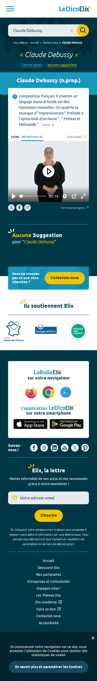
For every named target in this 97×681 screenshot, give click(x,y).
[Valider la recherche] (83, 30)
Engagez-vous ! (49, 588)
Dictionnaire (50, 42)
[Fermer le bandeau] (93, 638)
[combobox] (48, 30)
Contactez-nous (65, 278)
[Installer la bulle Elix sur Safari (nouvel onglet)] (65, 392)
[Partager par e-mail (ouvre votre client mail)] (27, 209)
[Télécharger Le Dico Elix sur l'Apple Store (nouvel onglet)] (30, 424)
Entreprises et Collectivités (48, 581)
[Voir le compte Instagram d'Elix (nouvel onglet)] (44, 447)
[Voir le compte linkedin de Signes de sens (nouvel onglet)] (54, 447)
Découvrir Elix (49, 567)
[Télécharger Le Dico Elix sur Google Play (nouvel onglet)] (67, 424)
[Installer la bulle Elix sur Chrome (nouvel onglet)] (49, 392)
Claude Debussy (72, 43)
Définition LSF (32, 137)
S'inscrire (48, 515)
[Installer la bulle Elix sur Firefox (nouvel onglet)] (32, 392)
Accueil (34, 42)
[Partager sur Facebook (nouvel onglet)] (19, 209)
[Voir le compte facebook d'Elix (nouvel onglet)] (34, 447)
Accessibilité (48, 623)
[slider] (33, 196)
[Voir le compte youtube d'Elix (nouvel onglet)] (64, 447)
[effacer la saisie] (72, 31)
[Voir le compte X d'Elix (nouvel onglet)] (75, 447)
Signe (15, 137)
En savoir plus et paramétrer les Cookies (48, 666)
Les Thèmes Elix (48, 595)
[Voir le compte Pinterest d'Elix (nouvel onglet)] (85, 447)
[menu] (10, 9)
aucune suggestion (62, 65)
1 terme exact (31, 65)
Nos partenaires (48, 574)
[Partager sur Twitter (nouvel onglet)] (11, 209)
